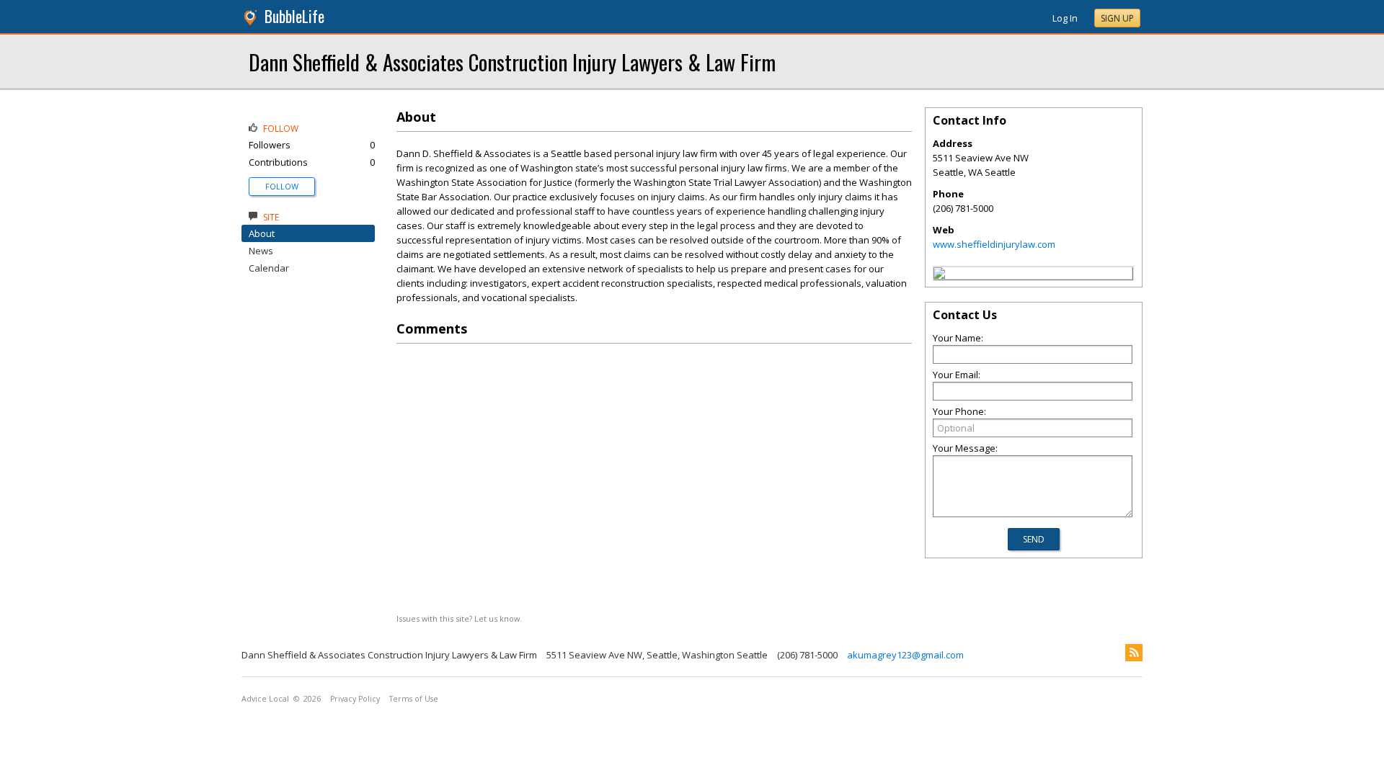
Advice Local (265, 699)
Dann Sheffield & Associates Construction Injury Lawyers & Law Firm (512, 61)
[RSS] (1134, 652)
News (261, 250)
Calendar (269, 267)
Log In (1065, 18)
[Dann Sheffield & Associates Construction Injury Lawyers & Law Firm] (939, 275)
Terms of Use (413, 699)
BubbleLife (294, 16)
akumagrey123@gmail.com (905, 654)
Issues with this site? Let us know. (459, 618)
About (262, 233)
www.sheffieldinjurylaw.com (994, 244)
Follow (281, 186)
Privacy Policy (355, 699)
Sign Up (1117, 18)
